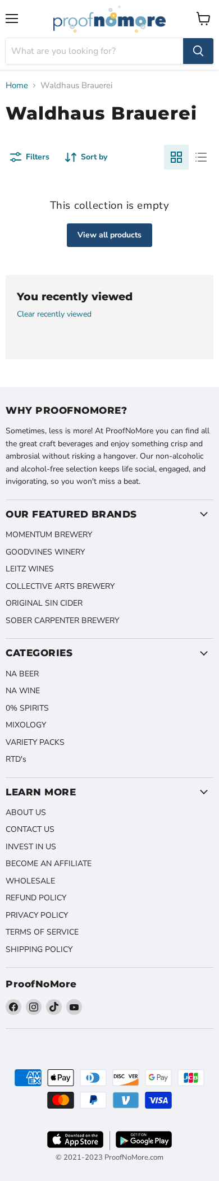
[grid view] (176, 157)
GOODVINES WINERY (45, 552)
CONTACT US (30, 829)
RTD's (16, 759)
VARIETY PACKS (35, 742)
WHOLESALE (30, 881)
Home (17, 85)
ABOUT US (26, 812)
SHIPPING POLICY (39, 949)
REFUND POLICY (36, 897)
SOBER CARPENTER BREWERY (62, 620)
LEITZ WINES (30, 569)
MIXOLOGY (26, 725)
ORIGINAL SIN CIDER (44, 603)
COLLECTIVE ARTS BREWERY (60, 586)
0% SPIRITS (27, 708)
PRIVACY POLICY (37, 915)
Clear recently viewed (54, 314)
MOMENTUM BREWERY (49, 534)
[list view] (201, 157)
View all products (109, 235)
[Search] (198, 51)
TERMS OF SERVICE (42, 932)
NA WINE (23, 690)
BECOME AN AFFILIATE (49, 863)
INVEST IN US (31, 846)
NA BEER (22, 674)
